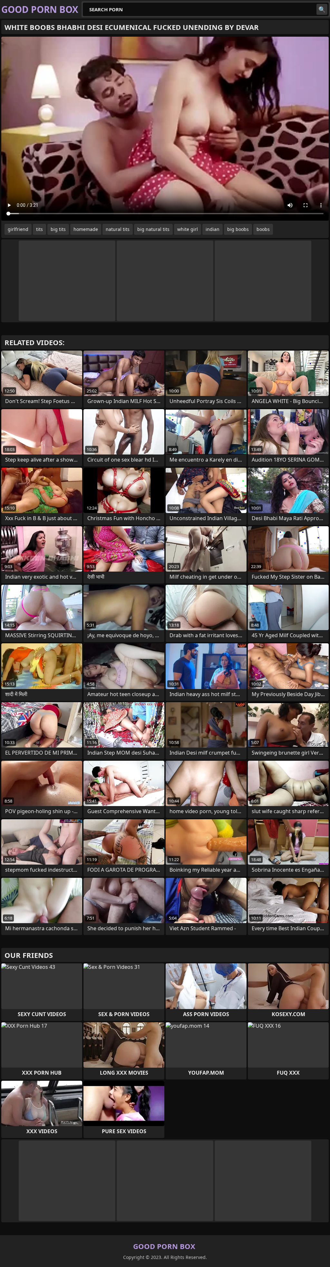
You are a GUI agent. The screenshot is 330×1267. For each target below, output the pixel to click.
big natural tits (153, 229)
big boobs (238, 229)
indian (212, 229)
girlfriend (18, 229)
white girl (187, 229)
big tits (58, 229)
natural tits (118, 229)
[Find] (321, 9)
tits (39, 229)
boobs (263, 229)
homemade (85, 229)
